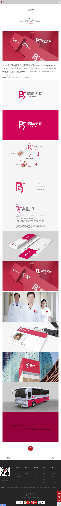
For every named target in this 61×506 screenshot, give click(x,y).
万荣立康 (53, 480)
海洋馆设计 (17, 487)
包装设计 (44, 479)
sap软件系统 (28, 487)
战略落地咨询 (39, 487)
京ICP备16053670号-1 (30, 498)
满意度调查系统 (23, 487)
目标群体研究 (18, 471)
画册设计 (44, 480)
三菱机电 (53, 473)
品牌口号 (35, 474)
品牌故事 (35, 477)
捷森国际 (53, 471)
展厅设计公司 (7, 487)
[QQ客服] (59, 493)
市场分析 (17, 474)
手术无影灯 (12, 487)
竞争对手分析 (18, 477)
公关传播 (26, 471)
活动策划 (44, 474)
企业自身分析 (18, 476)
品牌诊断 (17, 473)
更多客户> (54, 482)
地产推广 (44, 471)
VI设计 (44, 477)
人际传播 (26, 474)
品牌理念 (35, 471)
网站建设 (44, 473)
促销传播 (26, 473)
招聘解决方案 (33, 487)
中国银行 (53, 474)
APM (53, 479)
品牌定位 (35, 473)
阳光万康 (53, 477)
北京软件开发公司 (53, 487)
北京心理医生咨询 (46, 487)
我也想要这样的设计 (30, 23)
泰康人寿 (53, 476)
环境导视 (44, 482)
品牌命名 (35, 476)
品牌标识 (44, 476)
